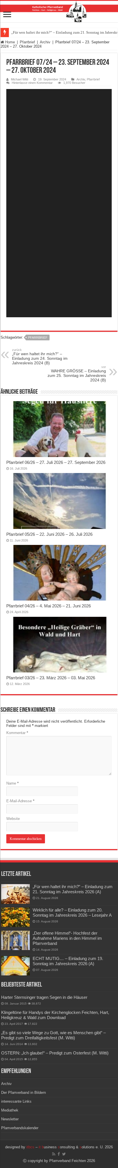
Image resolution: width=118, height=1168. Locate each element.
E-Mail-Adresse (20, 801)
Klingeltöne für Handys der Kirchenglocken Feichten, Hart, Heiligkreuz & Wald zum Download (55, 1015)
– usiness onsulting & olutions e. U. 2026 (69, 1147)
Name (12, 783)
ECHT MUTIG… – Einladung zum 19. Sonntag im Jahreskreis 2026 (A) (68, 961)
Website (13, 819)
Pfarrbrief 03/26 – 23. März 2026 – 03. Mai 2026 (50, 677)
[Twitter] (64, 1154)
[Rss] (54, 1154)
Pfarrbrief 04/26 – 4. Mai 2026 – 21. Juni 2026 (48, 605)
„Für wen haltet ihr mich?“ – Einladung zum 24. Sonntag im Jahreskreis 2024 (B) (40, 356)
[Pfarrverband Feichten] (59, 11)
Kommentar (17, 733)
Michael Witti (19, 79)
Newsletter (10, 1119)
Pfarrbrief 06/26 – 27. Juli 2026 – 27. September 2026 (55, 462)
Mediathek (9, 1110)
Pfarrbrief (27, 42)
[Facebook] (58, 1154)
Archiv (45, 42)
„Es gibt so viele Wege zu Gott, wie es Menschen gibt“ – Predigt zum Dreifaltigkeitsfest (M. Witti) (53, 1035)
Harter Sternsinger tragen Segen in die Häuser (44, 997)
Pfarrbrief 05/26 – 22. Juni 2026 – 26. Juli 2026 (49, 534)
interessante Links (16, 1101)
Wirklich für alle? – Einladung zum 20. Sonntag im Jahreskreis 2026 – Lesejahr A (72, 913)
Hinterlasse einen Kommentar (32, 82)
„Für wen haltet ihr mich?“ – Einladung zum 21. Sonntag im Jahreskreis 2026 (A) (73, 889)
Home (9, 42)
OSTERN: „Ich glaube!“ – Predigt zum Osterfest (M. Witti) (55, 1052)
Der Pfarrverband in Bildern (23, 1092)
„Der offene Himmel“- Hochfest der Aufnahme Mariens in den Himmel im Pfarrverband (67, 938)
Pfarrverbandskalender (19, 1128)
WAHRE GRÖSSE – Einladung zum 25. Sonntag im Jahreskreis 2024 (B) (77, 373)
